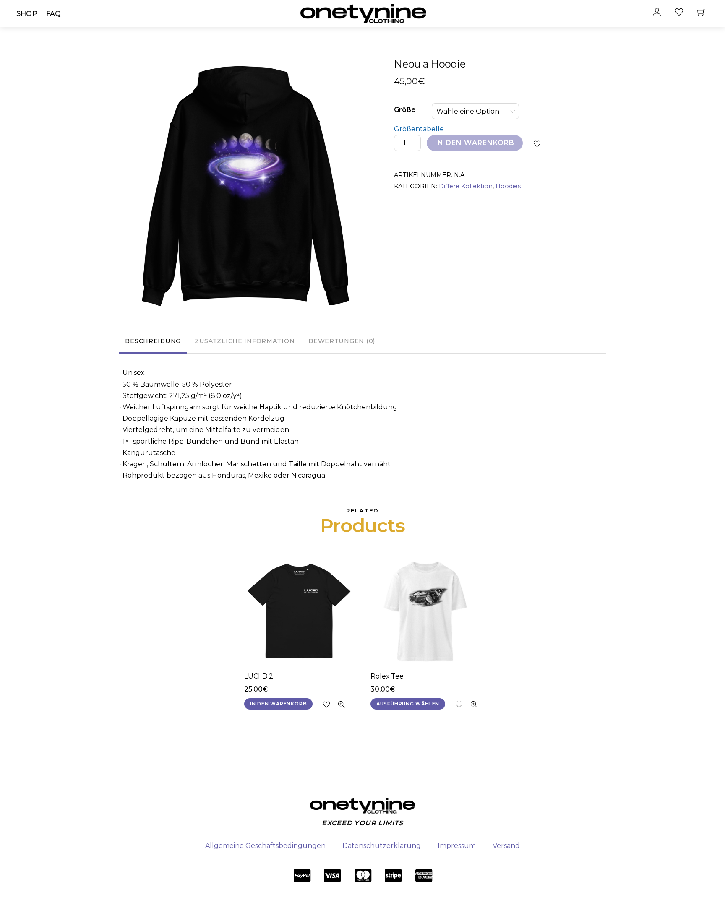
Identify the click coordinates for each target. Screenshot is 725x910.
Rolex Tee (387, 676)
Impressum (457, 846)
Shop (26, 14)
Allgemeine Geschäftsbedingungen (265, 846)
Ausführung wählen (407, 704)
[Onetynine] (363, 12)
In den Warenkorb (475, 143)
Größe (405, 110)
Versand (506, 846)
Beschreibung (153, 341)
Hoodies (508, 186)
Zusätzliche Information (245, 341)
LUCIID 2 (258, 676)
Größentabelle (419, 129)
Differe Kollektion (466, 186)
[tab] (153, 342)
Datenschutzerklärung (381, 846)
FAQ (53, 14)
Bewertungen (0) (341, 341)
